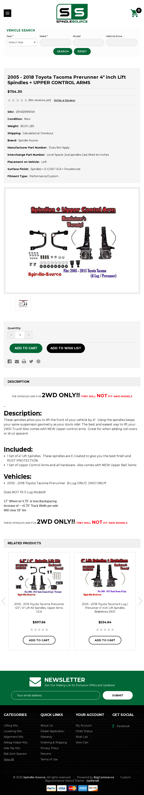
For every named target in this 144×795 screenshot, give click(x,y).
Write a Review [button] (64, 100)
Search (63, 51)
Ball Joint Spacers (15, 753)
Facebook (123, 726)
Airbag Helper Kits (15, 742)
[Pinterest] (38, 361)
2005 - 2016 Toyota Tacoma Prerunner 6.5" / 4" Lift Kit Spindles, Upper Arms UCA (39, 607)
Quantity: (14, 328)
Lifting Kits (11, 725)
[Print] (24, 361)
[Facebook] (10, 361)
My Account (84, 725)
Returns (45, 753)
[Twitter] (31, 361)
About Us (46, 725)
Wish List (82, 737)
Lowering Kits (13, 731)
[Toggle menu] (7, 13)
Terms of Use (49, 759)
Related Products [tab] (24, 543)
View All (9, 759)
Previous (4, 601)
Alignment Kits (13, 737)
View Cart (82, 742)
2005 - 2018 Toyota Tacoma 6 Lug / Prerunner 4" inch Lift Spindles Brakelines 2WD (105, 607)
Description (18, 381)
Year (10, 36)
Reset (82, 51)
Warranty (46, 737)
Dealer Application (52, 731)
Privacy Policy (49, 748)
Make (44, 36)
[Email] (17, 361)
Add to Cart (39, 640)
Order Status (84, 731)
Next (140, 601)
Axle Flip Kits (12, 748)
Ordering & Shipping (53, 742)
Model (77, 36)
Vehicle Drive (114, 36)
